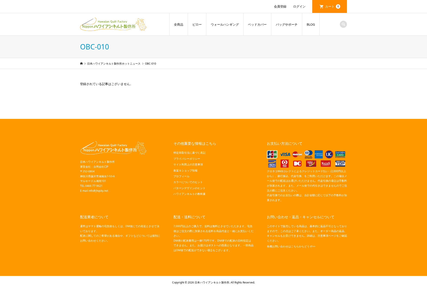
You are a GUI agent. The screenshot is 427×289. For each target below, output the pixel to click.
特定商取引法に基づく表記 (189, 153)
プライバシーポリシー (186, 159)
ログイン (299, 6)
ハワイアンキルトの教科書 (189, 194)
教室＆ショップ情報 (185, 170)
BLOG (311, 24)
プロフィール (181, 176)
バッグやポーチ (287, 24)
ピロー (197, 24)
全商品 (178, 24)
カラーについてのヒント (188, 182)
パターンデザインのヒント (189, 188)
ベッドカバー (257, 24)
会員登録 (280, 6)
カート (332, 6)
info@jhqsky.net (98, 191)
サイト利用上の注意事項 (188, 164)
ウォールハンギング (225, 24)
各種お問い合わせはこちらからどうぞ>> (291, 246)
